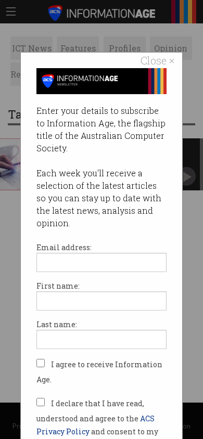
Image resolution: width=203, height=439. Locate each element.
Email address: (64, 247)
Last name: (56, 324)
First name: (58, 286)
